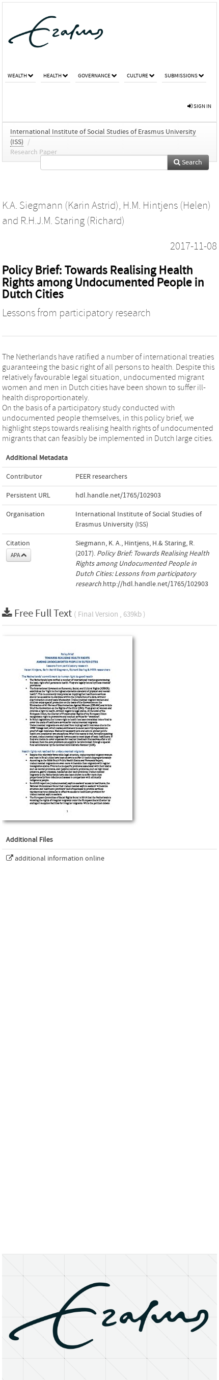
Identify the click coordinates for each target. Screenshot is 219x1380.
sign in (202, 106)
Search (191, 162)
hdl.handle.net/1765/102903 (118, 495)
